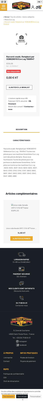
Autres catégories (28, 17)
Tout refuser (22, 396)
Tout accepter (8, 396)
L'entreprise (7, 357)
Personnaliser (35, 396)
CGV (5, 377)
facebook (23, 345)
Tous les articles (15, 17)
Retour (7, 17)
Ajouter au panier (21, 238)
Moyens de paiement (28, 361)
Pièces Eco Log (10, 20)
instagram (23, 341)
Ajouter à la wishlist (19, 87)
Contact (6, 361)
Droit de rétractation (11, 381)
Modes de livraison (27, 357)
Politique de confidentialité (13, 374)
